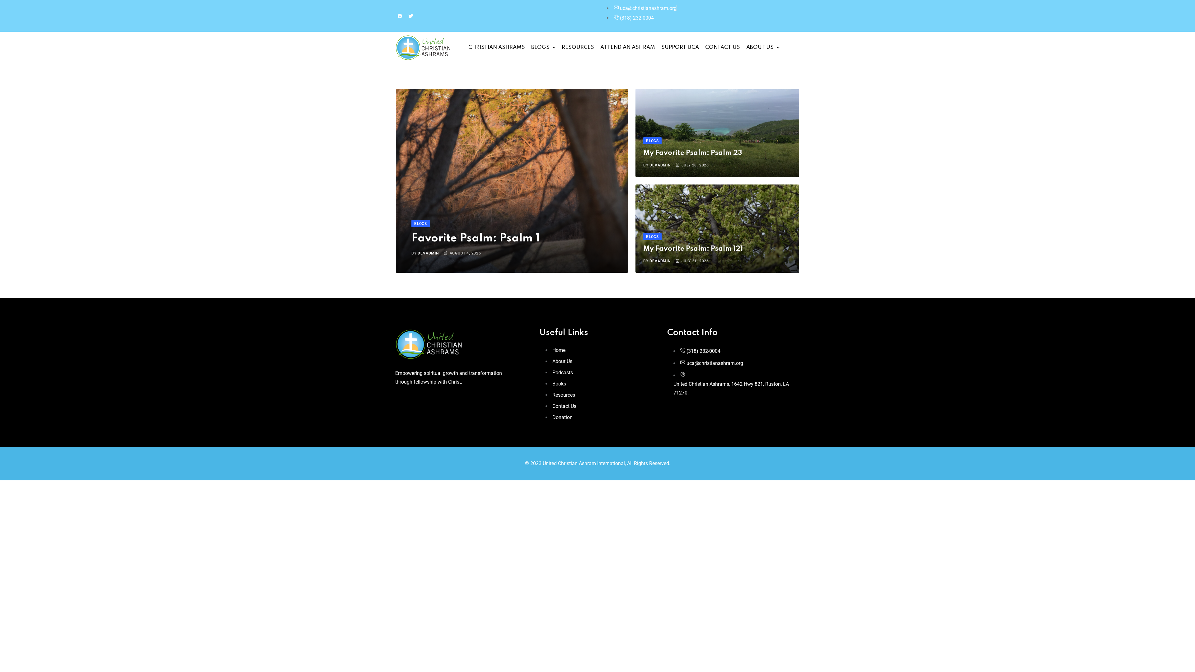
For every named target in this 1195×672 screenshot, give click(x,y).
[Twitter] (410, 16)
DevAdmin (428, 253)
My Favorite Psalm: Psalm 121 (693, 248)
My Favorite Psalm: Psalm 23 (692, 153)
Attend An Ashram (627, 47)
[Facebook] (400, 16)
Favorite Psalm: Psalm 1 (475, 238)
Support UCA (680, 47)
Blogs (540, 47)
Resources (578, 47)
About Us (760, 47)
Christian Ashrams (496, 47)
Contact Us (722, 47)
